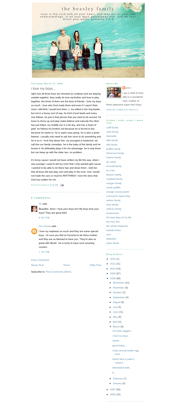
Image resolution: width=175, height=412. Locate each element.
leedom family (113, 174)
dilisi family (112, 140)
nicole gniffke (113, 187)
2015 (113, 259)
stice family (112, 204)
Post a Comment (40, 260)
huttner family (113, 157)
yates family (112, 243)
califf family (112, 127)
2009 (113, 273)
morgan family (114, 183)
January (117, 383)
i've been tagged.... (122, 330)
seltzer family (113, 200)
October (117, 292)
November (119, 287)
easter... (116, 340)
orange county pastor (117, 191)
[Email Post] (62, 185)
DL (40, 203)
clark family (112, 131)
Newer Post (37, 265)
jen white (111, 161)
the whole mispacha (117, 226)
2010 (113, 268)
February (118, 378)
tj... (114, 372)
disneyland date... (122, 367)
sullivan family (113, 208)
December (119, 282)
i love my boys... (121, 335)
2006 (113, 394)
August (117, 302)
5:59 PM (44, 217)
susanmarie (112, 213)
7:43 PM (44, 252)
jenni (128, 88)
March (116, 326)
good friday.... (119, 345)
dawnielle (111, 136)
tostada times (113, 230)
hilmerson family (115, 153)
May (115, 316)
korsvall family (114, 166)
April (115, 321)
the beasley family (88, 8)
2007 (113, 389)
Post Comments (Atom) (58, 271)
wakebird (111, 238)
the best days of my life (118, 217)
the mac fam (113, 221)
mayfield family (114, 179)
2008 (113, 278)
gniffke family (113, 148)
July (115, 307)
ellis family (111, 144)
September (119, 297)
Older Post (95, 265)
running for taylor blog (118, 196)
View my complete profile (122, 110)
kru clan (110, 170)
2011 (113, 263)
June (116, 311)
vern (108, 234)
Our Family (45, 226)
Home (66, 265)
